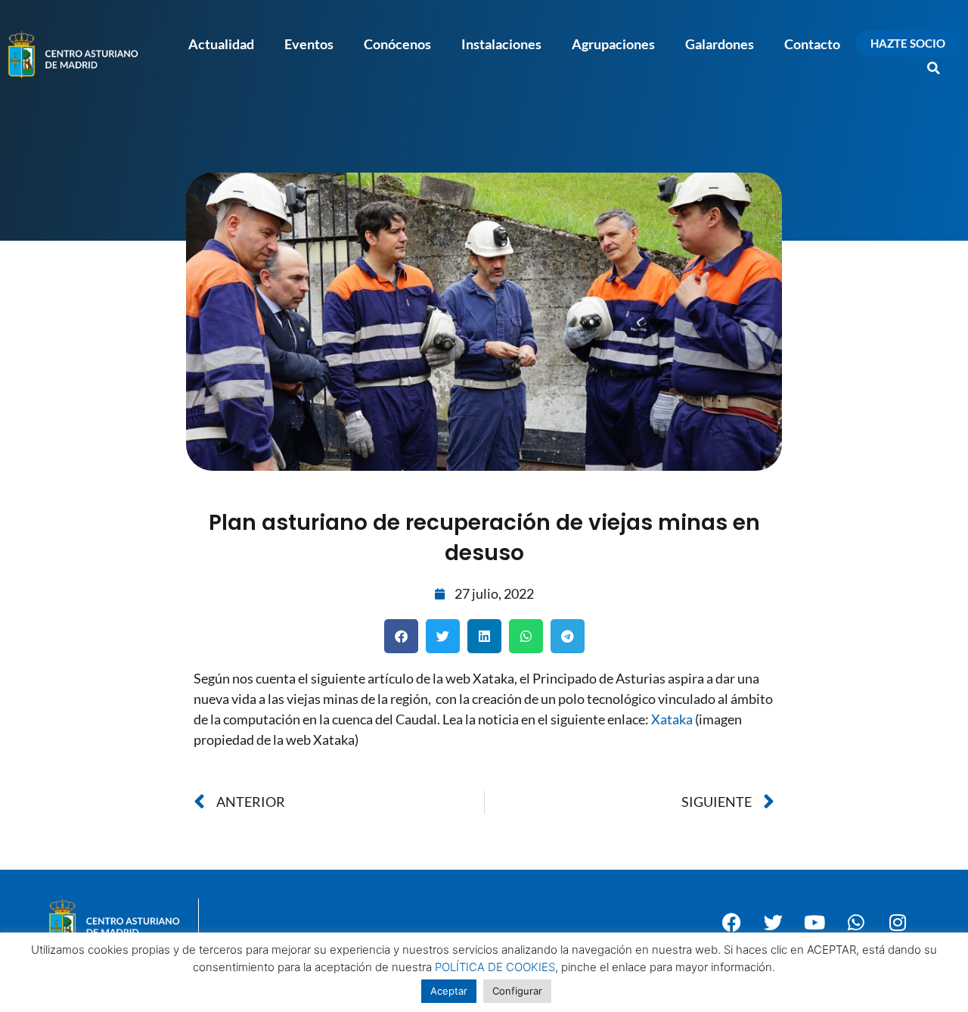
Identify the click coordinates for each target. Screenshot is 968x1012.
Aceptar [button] (448, 991)
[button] (934, 68)
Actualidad (221, 43)
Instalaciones (501, 43)
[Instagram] (898, 923)
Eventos (309, 43)
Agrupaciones (613, 43)
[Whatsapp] (856, 923)
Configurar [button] (517, 991)
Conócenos (397, 43)
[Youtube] (814, 923)
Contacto (812, 43)
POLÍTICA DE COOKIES (495, 967)
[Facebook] (731, 923)
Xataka (672, 719)
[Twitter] (773, 923)
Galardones (719, 43)
